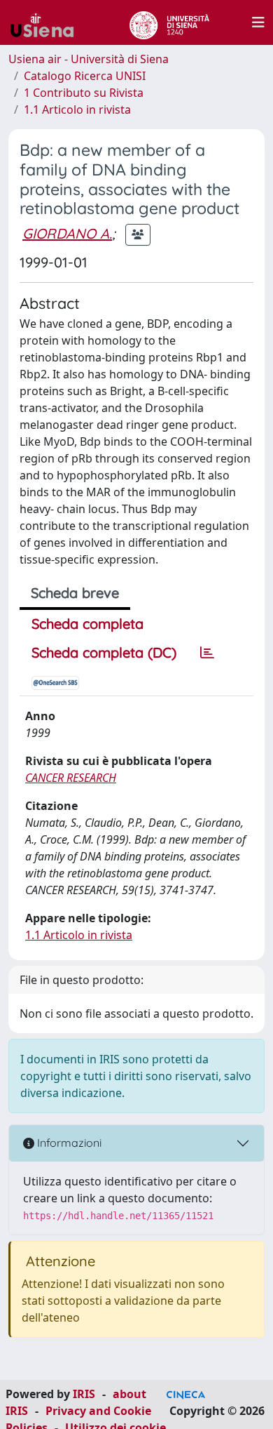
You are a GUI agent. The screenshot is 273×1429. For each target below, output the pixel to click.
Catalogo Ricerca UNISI (85, 76)
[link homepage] (47, 22)
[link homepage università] (169, 22)
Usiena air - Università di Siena (88, 59)
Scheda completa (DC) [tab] (103, 652)
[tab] (207, 652)
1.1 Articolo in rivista (77, 109)
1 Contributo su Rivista (84, 92)
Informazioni (68, 1143)
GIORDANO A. (67, 233)
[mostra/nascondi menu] (258, 22)
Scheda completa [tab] (87, 623)
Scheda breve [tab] (75, 592)
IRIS (84, 1394)
